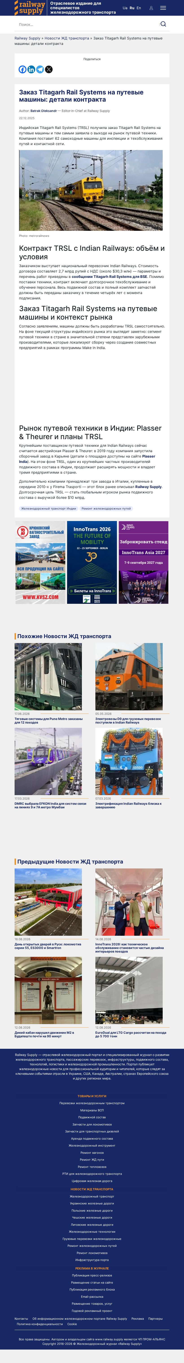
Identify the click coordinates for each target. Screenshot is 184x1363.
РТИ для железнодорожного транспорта (92, 1173)
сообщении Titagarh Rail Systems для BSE (109, 276)
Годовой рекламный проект (92, 1311)
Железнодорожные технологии (92, 1231)
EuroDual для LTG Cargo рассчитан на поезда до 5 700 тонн (130, 1034)
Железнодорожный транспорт (92, 1196)
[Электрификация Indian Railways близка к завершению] (129, 761)
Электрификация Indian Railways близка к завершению (128, 805)
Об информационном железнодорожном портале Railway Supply (80, 1318)
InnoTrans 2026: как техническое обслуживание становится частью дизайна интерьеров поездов (129, 947)
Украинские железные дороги (92, 1203)
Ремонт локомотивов (92, 1253)
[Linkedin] (31, 69)
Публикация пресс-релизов (92, 1275)
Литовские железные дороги (92, 1224)
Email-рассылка (92, 1296)
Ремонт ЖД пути (92, 1159)
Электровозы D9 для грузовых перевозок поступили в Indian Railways (128, 720)
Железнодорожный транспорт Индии (48, 508)
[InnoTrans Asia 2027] (144, 562)
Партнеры (155, 1318)
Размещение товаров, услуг (92, 1303)
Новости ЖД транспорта (67, 38)
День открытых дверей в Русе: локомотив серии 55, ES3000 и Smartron (48, 946)
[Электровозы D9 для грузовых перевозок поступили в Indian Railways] (129, 676)
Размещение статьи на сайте (92, 1282)
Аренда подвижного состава (92, 1138)
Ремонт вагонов (92, 1152)
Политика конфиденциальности (40, 1324)
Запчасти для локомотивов (92, 1124)
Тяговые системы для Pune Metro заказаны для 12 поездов (49, 720)
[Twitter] (49, 69)
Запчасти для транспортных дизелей (92, 1131)
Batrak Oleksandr (44, 111)
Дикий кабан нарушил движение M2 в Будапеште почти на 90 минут (44, 1034)
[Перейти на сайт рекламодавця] (40, 562)
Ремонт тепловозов (92, 1167)
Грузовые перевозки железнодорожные (92, 1239)
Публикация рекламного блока (92, 1289)
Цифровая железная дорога (92, 1181)
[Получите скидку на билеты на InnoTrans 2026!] (92, 562)
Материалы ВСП (92, 1110)
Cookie (72, 1324)
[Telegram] (40, 69)
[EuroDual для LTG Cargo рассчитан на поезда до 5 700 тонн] (129, 990)
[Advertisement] (92, 387)
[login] (151, 8)
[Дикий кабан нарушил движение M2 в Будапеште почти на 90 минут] (48, 990)
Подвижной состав (92, 1117)
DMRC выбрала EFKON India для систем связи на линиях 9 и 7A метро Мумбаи (50, 805)
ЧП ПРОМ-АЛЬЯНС (151, 1339)
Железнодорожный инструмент (92, 1145)
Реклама (137, 1318)
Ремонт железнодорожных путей (106, 508)
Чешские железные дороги (92, 1217)
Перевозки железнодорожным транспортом (92, 1103)
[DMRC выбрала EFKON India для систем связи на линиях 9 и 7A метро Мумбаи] (48, 761)
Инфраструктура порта (92, 1260)
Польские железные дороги (92, 1210)
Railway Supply (27, 38)
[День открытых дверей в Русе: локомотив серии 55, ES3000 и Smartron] (48, 901)
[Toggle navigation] (163, 8)
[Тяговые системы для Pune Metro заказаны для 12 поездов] (48, 676)
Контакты (21, 1318)
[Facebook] (22, 69)
